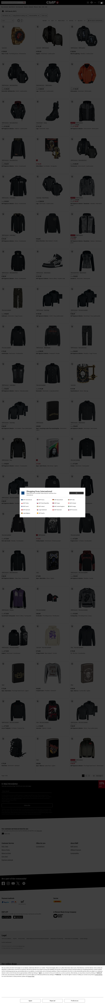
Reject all (52, 1000)
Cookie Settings (98, 974)
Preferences (74, 1001)
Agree (30, 1000)
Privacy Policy (31, 976)
